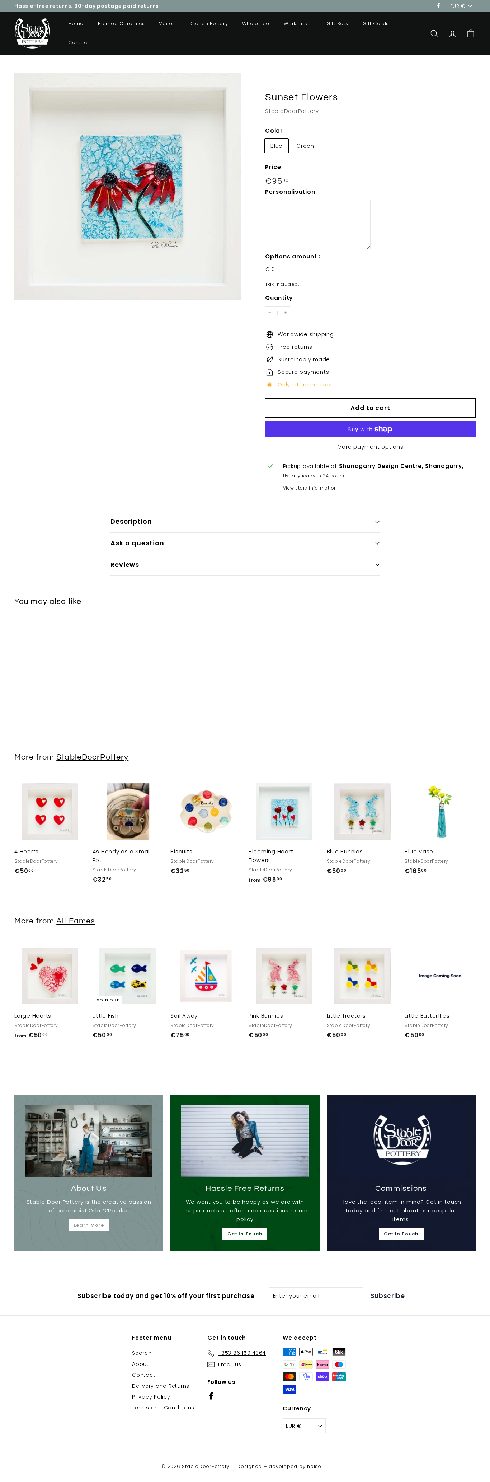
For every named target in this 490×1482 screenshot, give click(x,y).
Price (273, 167)
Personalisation (290, 192)
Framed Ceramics (121, 23)
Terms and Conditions (163, 1407)
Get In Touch (244, 1233)
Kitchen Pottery (208, 23)
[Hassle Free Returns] (244, 1141)
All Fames (75, 921)
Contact (78, 42)
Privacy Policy (151, 1396)
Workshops (298, 23)
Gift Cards (376, 23)
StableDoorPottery (292, 111)
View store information (310, 488)
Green (305, 146)
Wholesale (255, 23)
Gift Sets (337, 23)
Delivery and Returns (160, 1386)
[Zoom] (128, 186)
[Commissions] (401, 1141)
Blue (276, 146)
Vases (167, 23)
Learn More (89, 1225)
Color (274, 131)
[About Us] (88, 1141)
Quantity (279, 298)
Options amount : (292, 256)
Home (76, 23)
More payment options (371, 446)
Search (142, 1353)
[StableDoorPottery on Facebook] (211, 1396)
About (140, 1364)
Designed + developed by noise (279, 1466)
